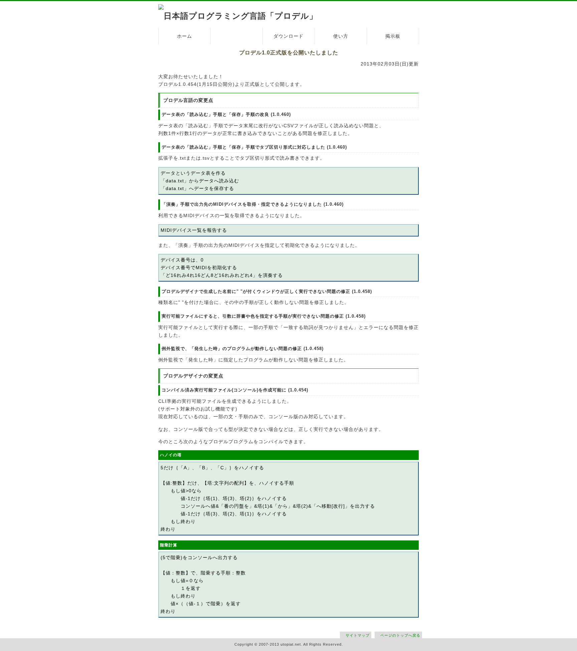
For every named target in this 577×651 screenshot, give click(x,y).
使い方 (340, 36)
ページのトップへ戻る (400, 635)
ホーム (184, 36)
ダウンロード (288, 36)
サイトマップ (358, 635)
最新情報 (236, 36)
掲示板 (392, 36)
